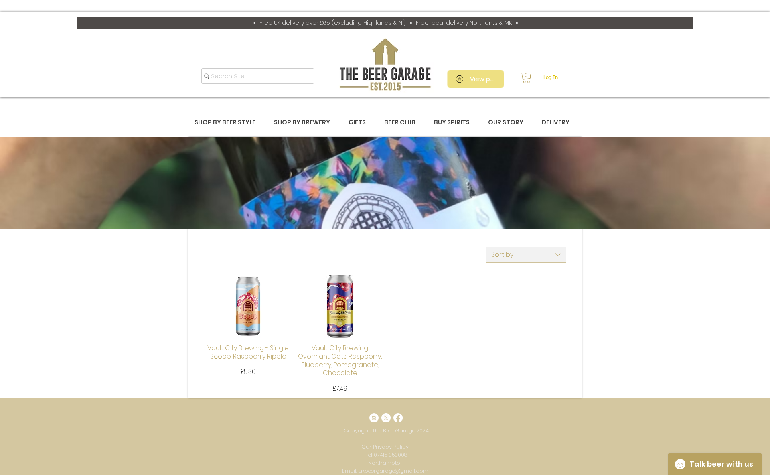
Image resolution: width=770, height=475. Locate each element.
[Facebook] (398, 417)
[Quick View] (248, 306)
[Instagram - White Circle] (374, 417)
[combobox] (526, 255)
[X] (386, 417)
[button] (526, 78)
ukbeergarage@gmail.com (393, 471)
